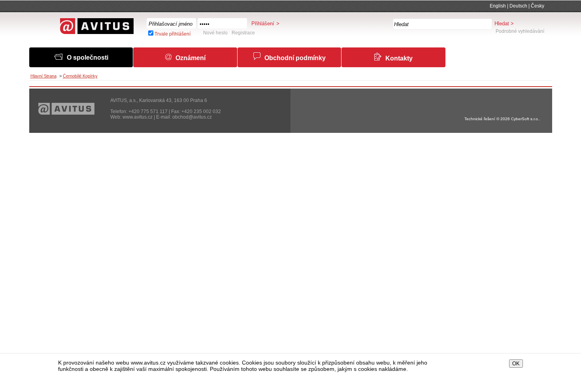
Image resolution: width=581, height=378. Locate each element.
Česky (537, 6)
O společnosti (87, 57)
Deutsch (518, 6)
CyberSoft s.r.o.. (525, 119)
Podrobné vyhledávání (520, 31)
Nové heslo (215, 33)
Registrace (243, 33)
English (498, 6)
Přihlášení (262, 23)
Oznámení (190, 58)
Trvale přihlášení (173, 34)
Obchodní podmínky (295, 58)
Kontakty (399, 58)
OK (516, 364)
